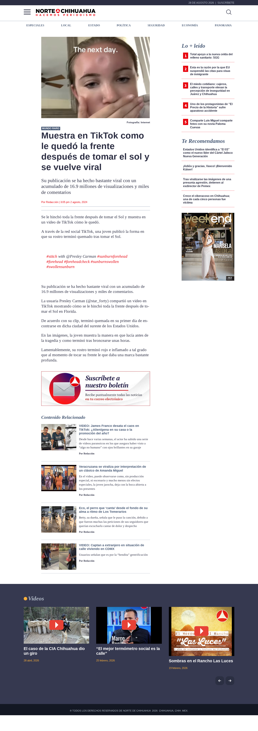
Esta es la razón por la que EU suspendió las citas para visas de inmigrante (210, 71)
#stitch (52, 256)
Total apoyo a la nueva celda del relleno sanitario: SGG (211, 56)
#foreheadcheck (77, 261)
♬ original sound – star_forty (65, 276)
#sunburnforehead (112, 256)
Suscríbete (225, 2)
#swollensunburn (61, 267)
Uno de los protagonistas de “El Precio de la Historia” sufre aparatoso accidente (211, 107)
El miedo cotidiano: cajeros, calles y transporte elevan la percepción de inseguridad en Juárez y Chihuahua (210, 89)
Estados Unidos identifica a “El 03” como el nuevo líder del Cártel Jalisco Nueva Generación (208, 153)
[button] (230, 680)
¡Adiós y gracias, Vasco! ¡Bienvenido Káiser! (207, 168)
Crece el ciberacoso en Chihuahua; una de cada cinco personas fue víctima (206, 199)
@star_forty (54, 247)
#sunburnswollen (105, 261)
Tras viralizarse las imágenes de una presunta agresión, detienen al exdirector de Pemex (207, 182)
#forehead (55, 261)
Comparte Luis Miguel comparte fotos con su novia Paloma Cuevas (211, 124)
